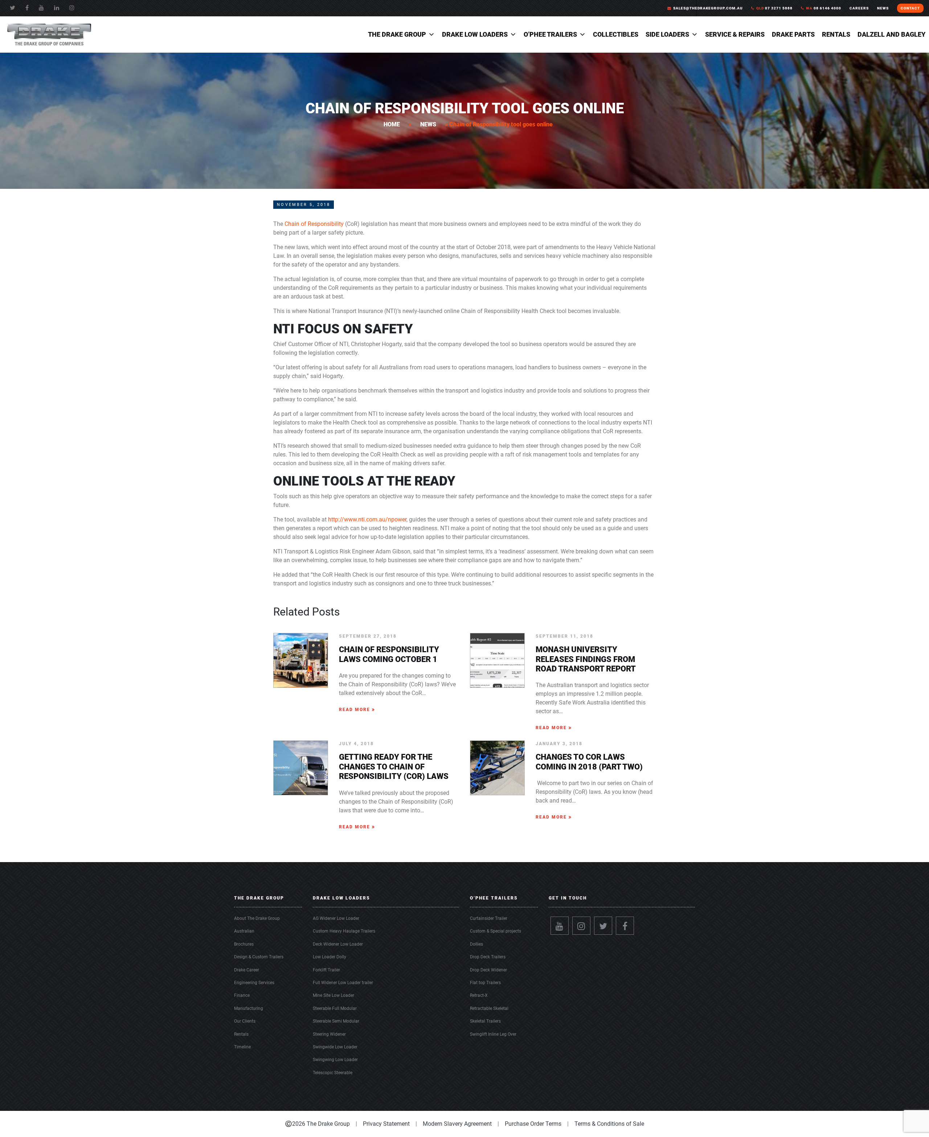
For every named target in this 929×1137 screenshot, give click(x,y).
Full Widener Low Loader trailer (343, 982)
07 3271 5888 (774, 8)
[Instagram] (581, 926)
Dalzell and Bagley (891, 34)
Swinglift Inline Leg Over (493, 1034)
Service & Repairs (735, 34)
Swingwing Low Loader (335, 1059)
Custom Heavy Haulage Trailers (344, 931)
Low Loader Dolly (329, 956)
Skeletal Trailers (485, 1021)
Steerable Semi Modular (336, 1021)
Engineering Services (254, 982)
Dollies (476, 944)
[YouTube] (41, 7)
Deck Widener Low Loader (338, 944)
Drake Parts (793, 34)
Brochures (244, 944)
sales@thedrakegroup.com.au (708, 8)
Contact (910, 8)
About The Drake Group (257, 918)
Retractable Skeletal (489, 1008)
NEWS (883, 8)
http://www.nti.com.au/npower (367, 519)
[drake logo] (49, 34)
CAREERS (859, 8)
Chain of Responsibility (314, 223)
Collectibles (615, 34)
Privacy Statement (386, 1123)
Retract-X (479, 995)
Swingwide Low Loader (335, 1046)
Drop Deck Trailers (488, 956)
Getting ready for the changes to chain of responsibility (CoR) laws (394, 766)
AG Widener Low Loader (336, 918)
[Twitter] (12, 7)
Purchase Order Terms (533, 1123)
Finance (242, 995)
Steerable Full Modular (335, 1008)
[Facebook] (27, 7)
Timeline (242, 1046)
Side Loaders (667, 34)
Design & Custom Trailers (258, 956)
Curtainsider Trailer (488, 918)
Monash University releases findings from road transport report (586, 659)
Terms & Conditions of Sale (609, 1123)
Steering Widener (329, 1034)
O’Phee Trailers (550, 34)
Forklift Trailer (326, 969)
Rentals (836, 34)
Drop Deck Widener (488, 969)
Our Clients (244, 1021)
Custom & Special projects (495, 931)
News (428, 124)
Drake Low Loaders (475, 34)
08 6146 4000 (823, 8)
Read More (355, 709)
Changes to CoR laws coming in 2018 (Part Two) (589, 761)
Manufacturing (248, 1008)
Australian (244, 931)
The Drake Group (397, 34)
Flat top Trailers (485, 982)
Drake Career (246, 969)
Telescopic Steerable (332, 1072)
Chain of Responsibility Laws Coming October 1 (389, 654)
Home (392, 124)
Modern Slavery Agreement (457, 1123)
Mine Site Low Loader (333, 995)
